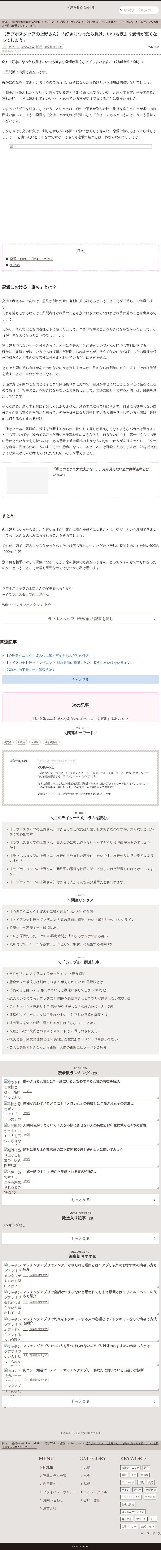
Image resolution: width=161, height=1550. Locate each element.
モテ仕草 (150, 1497)
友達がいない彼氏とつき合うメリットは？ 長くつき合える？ (55, 1031)
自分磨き (127, 1519)
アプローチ (128, 1482)
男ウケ (137, 1489)
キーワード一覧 (150, 1533)
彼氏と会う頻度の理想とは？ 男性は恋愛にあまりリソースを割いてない (63, 1039)
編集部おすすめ (39, 1274)
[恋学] (80, 6)
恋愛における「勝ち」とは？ (31, 259)
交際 (8, 742)
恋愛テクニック (130, 1467)
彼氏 (36, 742)
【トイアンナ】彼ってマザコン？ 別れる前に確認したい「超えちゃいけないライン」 (69, 662)
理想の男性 (128, 1504)
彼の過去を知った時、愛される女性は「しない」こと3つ (52, 1023)
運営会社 (49, 1508)
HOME (48, 1467)
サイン (125, 1489)
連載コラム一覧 (54, 1475)
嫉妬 (22, 742)
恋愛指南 (52, 742)
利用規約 (49, 1484)
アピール (141, 1519)
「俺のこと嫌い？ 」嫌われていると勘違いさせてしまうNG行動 (57, 990)
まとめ (15, 265)
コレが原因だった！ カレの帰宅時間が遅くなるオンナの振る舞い (58, 936)
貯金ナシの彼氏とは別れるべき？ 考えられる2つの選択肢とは (56, 982)
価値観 (144, 1475)
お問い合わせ (53, 1500)
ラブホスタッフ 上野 (35, 605)
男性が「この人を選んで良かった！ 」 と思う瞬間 (47, 974)
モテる (27, 1090)
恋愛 (26, 1112)
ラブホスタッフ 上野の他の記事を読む (80, 618)
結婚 (87, 1484)
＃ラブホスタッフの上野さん (27, 594)
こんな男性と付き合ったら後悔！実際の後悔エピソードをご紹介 (58, 1047)
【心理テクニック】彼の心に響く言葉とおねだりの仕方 (47, 655)
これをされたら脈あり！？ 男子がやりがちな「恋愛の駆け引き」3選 (61, 1006)
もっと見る (80, 679)
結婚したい (147, 1526)
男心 (146, 1467)
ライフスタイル (95, 1492)
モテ (133, 1475)
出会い (89, 1475)
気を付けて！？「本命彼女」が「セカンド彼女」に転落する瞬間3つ (60, 944)
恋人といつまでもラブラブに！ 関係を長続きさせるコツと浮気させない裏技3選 (69, 998)
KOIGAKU (46, 767)
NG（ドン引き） (131, 1497)
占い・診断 (92, 1500)
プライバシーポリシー (60, 1492)
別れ (153, 1519)
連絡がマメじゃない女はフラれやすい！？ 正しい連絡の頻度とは (58, 1014)
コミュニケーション (133, 1511)
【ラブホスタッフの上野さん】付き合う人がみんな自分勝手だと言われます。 (68, 882)
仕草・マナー (129, 1526)
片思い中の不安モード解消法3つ (29, 670)
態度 (124, 1475)
